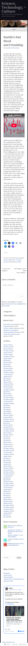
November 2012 (8, 485)
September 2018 (8, 403)
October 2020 (7, 374)
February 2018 (7, 415)
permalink (18, 261)
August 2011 (7, 513)
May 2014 (6, 462)
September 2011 (8, 511)
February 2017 (7, 425)
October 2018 (7, 401)
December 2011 (8, 505)
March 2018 (7, 413)
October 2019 (7, 388)
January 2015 (7, 446)
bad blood (6, 259)
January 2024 (7, 352)
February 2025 (8, 347)
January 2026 (7, 345)
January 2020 (7, 386)
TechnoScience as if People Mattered (14, 579)
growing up (6, 261)
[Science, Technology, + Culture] (14, 23)
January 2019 (7, 395)
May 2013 (6, 480)
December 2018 (8, 397)
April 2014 (6, 464)
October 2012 (7, 487)
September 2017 (8, 421)
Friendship (18, 259)
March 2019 (7, 393)
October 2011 (7, 509)
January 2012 (7, 503)
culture (14, 259)
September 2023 (8, 356)
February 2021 (7, 368)
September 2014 (8, 454)
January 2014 (7, 470)
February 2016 (7, 435)
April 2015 (6, 440)
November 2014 (8, 450)
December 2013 (8, 472)
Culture (16, 258)
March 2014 (7, 466)
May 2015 (6, 438)
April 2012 (6, 497)
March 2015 (7, 442)
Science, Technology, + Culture (14, 7)
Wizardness (7, 573)
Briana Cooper (12, 525)
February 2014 (7, 468)
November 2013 (8, 474)
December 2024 (8, 350)
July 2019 (6, 392)
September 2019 (8, 390)
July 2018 (6, 405)
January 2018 (7, 417)
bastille (10, 259)
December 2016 (8, 429)
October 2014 (7, 452)
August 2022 (7, 358)
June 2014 (6, 460)
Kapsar (17, 48)
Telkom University (13, 543)
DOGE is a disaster (9, 328)
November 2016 (8, 431)
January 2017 (7, 427)
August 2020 (7, 376)
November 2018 (8, 399)
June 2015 (6, 437)
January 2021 (7, 370)
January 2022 (7, 362)
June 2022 (6, 360)
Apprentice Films (8, 581)
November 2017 (8, 419)
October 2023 (7, 354)
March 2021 (7, 366)
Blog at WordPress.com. (9, 642)
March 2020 (7, 382)
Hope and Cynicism (9, 324)
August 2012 (7, 489)
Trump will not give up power (12, 334)
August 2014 (7, 456)
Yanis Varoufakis (8, 577)
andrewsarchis (8, 575)
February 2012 (7, 501)
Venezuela (6, 326)
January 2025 (7, 349)
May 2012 (6, 495)
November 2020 (8, 372)
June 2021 (6, 364)
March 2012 (7, 499)
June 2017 (6, 423)
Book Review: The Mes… (14, 530)
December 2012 (8, 483)
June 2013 (6, 478)
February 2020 (8, 384)
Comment (21, 296)
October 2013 (7, 476)
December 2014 (8, 448)
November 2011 (8, 507)
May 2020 (6, 380)
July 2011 (6, 515)
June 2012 (6, 493)
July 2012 (6, 491)
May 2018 (6, 409)
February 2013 (7, 481)
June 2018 (6, 407)
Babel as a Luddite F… (13, 535)
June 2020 (6, 378)
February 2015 (7, 444)
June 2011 (6, 517)
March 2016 (7, 433)
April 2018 (6, 411)
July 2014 (6, 458)
